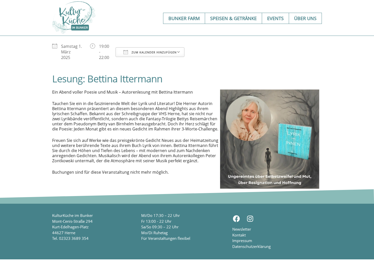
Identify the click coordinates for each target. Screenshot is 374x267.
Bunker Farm (184, 18)
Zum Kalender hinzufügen (154, 52)
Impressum (242, 240)
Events (275, 18)
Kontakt (239, 235)
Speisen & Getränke (233, 18)
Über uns (305, 18)
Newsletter (241, 229)
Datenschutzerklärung (251, 246)
